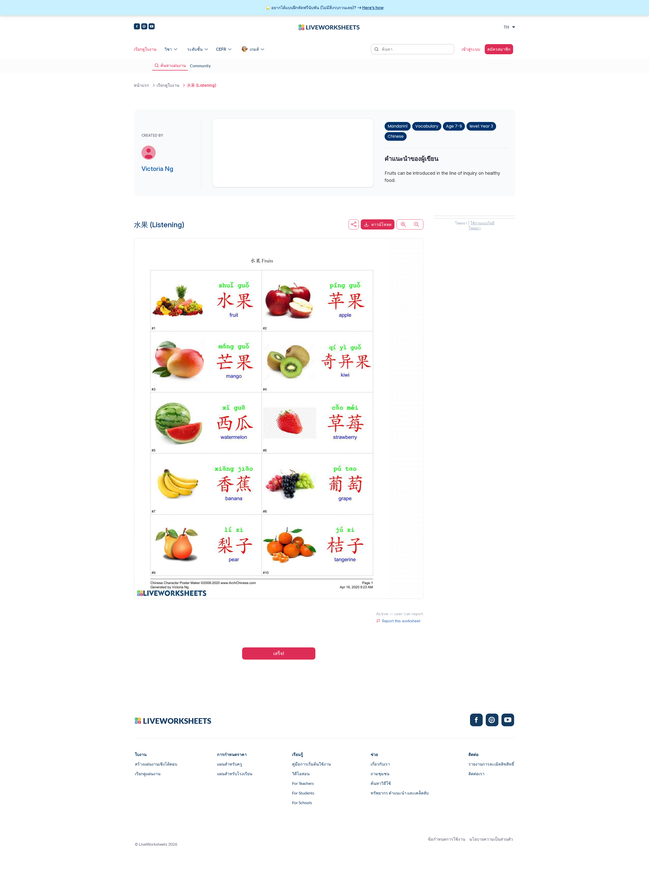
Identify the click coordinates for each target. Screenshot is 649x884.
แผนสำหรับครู (229, 764)
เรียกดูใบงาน (145, 49)
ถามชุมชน (380, 773)
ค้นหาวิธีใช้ (381, 783)
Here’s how (373, 7)
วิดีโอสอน (301, 773)
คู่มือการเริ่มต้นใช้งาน (311, 764)
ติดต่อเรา (476, 773)
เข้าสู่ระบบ (471, 49)
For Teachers (303, 783)
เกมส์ (254, 49)
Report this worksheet (401, 621)
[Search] (377, 49)
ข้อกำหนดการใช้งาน (446, 839)
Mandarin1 (398, 126)
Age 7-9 (454, 126)
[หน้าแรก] (329, 26)
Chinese (396, 136)
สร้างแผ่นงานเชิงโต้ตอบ (156, 764)
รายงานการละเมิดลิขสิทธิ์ (491, 764)
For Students (303, 792)
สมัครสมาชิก (499, 49)
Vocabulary (426, 126)
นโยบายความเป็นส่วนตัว (491, 839)
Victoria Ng (157, 168)
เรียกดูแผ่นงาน (147, 773)
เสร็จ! (278, 653)
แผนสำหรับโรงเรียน (234, 773)
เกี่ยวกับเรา (380, 764)
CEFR (221, 49)
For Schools (302, 802)
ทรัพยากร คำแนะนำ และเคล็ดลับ (400, 792)
